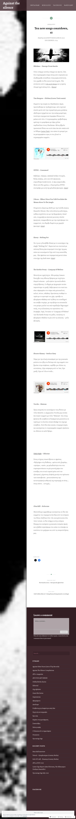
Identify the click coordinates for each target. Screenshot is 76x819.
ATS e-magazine (38, 674)
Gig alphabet (37, 689)
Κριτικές (35, 716)
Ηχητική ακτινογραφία (40, 712)
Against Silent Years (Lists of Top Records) (46, 667)
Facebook (57, 5)
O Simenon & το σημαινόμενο (42, 731)
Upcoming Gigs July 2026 (41, 773)
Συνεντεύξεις (36, 723)
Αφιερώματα (36, 701)
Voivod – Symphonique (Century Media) (45, 755)
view (66, 188)
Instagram (35, 5)
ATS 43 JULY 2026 (38, 763)
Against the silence (11, 5)
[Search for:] (51, 653)
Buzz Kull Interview (39, 752)
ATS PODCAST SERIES (40, 678)
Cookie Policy (25, 816)
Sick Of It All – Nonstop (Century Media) (45, 759)
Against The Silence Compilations (43, 670)
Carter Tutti (45, 131)
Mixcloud (46, 5)
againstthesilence (52, 38)
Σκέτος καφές (37, 727)
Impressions (37, 697)
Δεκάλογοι (51, 24)
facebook (37, 789)
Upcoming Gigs (38, 739)
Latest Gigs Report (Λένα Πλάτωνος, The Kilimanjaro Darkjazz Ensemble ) (49, 768)
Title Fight (37, 453)
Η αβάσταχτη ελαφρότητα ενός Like (44, 708)
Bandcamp (68, 5)
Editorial (35, 686)
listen (54, 87)
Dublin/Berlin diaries (39, 682)
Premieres (36, 735)
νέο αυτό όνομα (51, 84)
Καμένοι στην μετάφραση (40, 720)
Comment (64, 632)
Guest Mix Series (38, 693)
